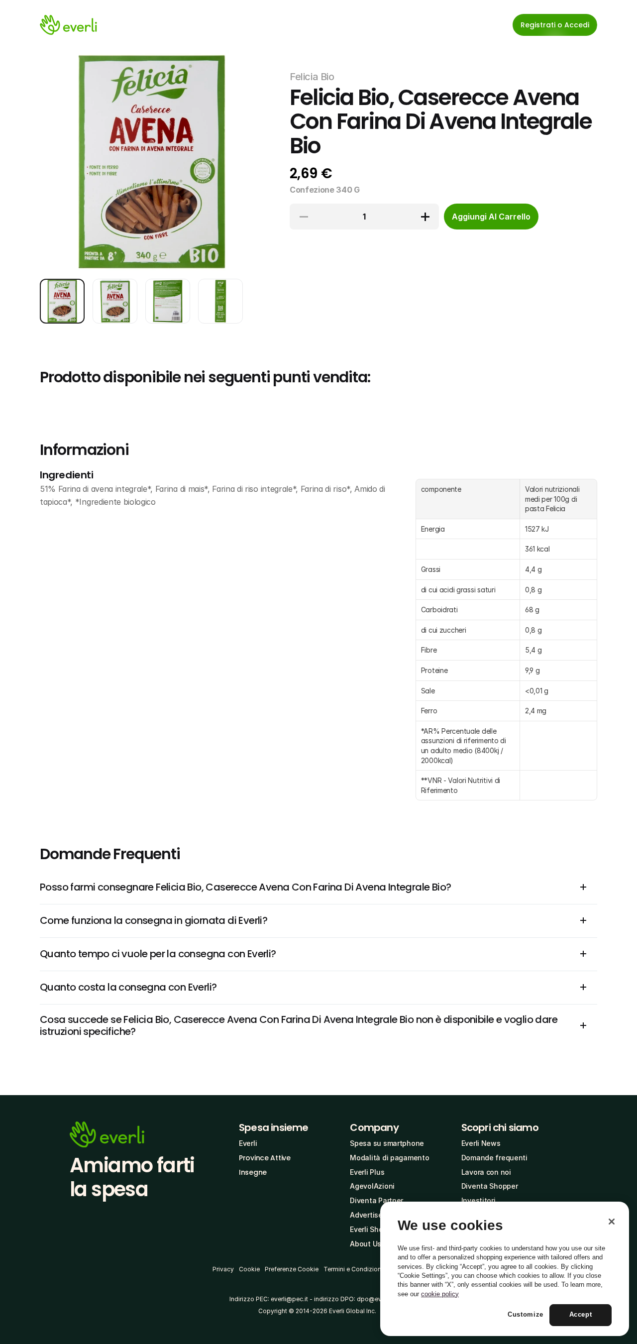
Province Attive (265, 1158)
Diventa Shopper (489, 1186)
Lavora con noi (486, 1172)
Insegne (253, 1172)
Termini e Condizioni (353, 1269)
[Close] (612, 1221)
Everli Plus (367, 1172)
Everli (248, 1143)
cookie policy (440, 1294)
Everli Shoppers (376, 1229)
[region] (504, 1269)
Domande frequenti (494, 1157)
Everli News (481, 1143)
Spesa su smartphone (387, 1143)
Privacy (223, 1269)
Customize (525, 1315)
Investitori (478, 1200)
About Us (365, 1243)
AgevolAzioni (372, 1186)
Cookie (249, 1269)
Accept (580, 1315)
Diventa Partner (376, 1200)
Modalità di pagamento (389, 1157)
